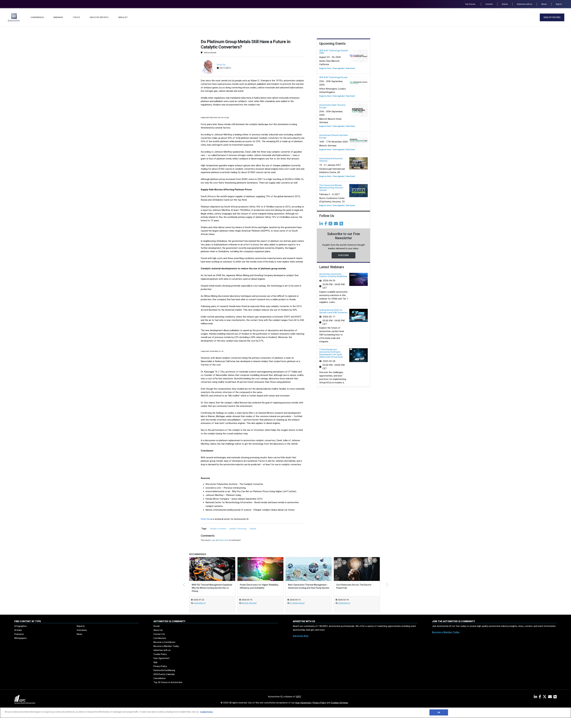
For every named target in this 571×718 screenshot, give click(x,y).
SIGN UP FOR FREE (552, 17)
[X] (545, 697)
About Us (158, 630)
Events (505, 4)
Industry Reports (99, 17)
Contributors (159, 638)
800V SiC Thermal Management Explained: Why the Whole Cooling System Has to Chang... (212, 588)
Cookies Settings (339, 702)
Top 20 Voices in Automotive (167, 682)
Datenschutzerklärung (164, 670)
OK (438, 712)
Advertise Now (300, 636)
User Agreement (161, 658)
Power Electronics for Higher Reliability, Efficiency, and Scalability (259, 586)
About (544, 4)
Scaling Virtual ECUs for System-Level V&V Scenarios (333, 311)
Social (156, 626)
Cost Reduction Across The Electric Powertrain (353, 586)
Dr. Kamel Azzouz (297, 603)
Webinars (58, 17)
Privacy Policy (160, 666)
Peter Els (221, 64)
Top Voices (470, 4)
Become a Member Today (166, 646)
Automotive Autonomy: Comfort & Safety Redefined (333, 275)
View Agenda (338, 68)
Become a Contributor (164, 642)
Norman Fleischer (249, 603)
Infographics (20, 626)
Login (213, 540)
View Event (350, 68)
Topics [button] (76, 17)
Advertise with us (524, 4)
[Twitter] (331, 224)
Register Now (325, 68)
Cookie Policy (160, 654)
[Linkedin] (321, 224)
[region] (285, 712)
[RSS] (555, 697)
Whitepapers (20, 638)
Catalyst (252, 529)
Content (489, 4)
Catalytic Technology (238, 529)
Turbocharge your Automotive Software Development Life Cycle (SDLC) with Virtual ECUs (331, 353)
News (79, 634)
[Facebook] (326, 224)
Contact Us (159, 634)
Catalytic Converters (218, 529)
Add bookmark (209, 52)
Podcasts (19, 634)
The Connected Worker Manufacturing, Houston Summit (331, 188)
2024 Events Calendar (164, 674)
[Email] (336, 224)
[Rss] (341, 224)
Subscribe (223, 540)
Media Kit (123, 17)
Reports (81, 626)
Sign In (559, 4)
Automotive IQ (200, 603)
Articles (18, 630)
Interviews (82, 630)
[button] (184, 584)
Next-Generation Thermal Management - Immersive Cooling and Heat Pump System (308, 586)
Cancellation (159, 678)
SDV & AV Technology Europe (333, 77)
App (155, 662)
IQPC (298, 696)
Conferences (37, 17)
